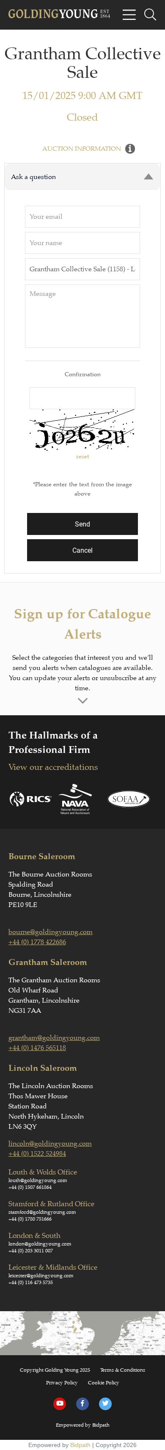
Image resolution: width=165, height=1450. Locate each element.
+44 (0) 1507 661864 (30, 1187)
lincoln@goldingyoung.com (50, 1143)
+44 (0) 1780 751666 (30, 1219)
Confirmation (83, 374)
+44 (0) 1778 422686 (37, 942)
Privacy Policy (62, 1382)
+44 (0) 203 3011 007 (30, 1250)
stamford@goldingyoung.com (42, 1212)
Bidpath (80, 1445)
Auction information (81, 149)
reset (82, 456)
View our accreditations (53, 767)
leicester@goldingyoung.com (41, 1275)
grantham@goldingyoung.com (54, 1038)
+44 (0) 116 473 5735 (30, 1282)
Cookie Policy (103, 1382)
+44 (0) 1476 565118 (37, 1048)
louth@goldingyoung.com (37, 1180)
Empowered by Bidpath (83, 1425)
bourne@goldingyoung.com (50, 932)
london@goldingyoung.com (40, 1243)
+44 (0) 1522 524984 (37, 1154)
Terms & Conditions (122, 1370)
